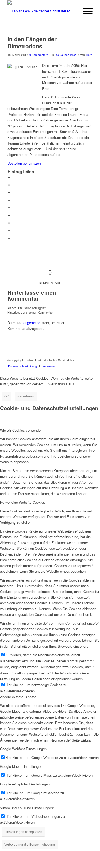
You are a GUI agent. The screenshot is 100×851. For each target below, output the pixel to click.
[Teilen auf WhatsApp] (14, 192)
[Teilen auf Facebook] (14, 177)
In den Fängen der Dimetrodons (32, 42)
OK (6, 396)
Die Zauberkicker (65, 55)
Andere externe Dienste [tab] (18, 696)
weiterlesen (25, 396)
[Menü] (85, 11)
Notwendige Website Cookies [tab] (22, 502)
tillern (89, 55)
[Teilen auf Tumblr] (14, 215)
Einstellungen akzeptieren (23, 831)
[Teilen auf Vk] (14, 223)
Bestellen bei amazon (24, 163)
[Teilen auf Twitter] (14, 185)
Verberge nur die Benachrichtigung (29, 844)
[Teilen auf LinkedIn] (14, 207)
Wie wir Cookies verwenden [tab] (21, 430)
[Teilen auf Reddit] (14, 230)
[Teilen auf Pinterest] (14, 200)
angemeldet (32, 322)
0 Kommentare (38, 55)
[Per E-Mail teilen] (14, 238)
